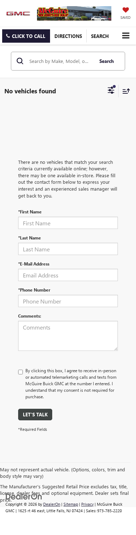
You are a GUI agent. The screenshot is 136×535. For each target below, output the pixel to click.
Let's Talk (35, 414)
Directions (68, 36)
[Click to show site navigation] (125, 35)
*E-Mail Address (33, 264)
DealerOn (51, 504)
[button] (26, 36)
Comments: (29, 316)
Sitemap (70, 504)
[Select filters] (111, 91)
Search (106, 61)
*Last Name (29, 238)
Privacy (87, 504)
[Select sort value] (124, 91)
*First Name (30, 212)
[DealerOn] (23, 496)
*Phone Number (34, 290)
